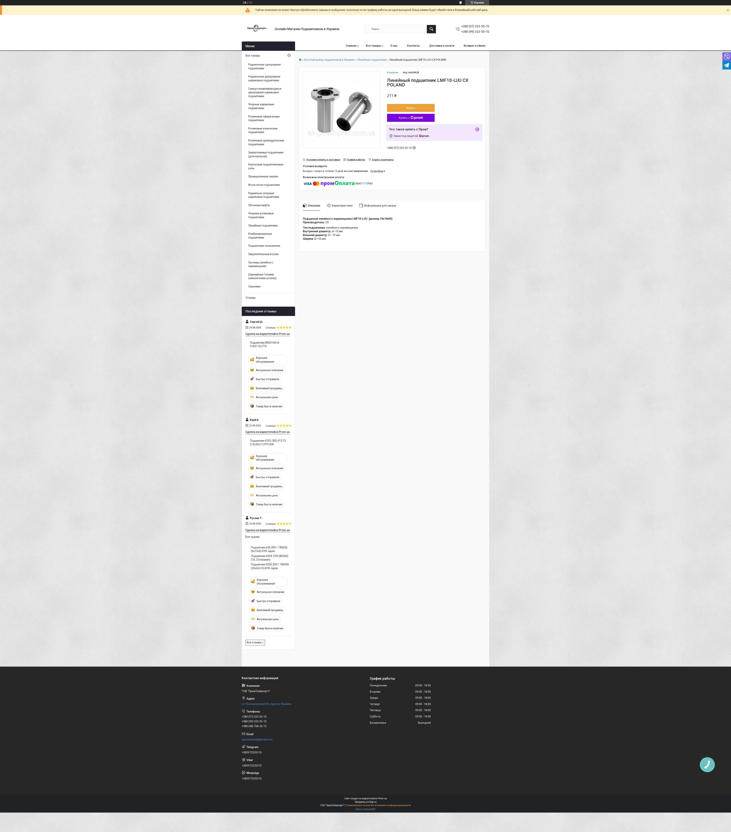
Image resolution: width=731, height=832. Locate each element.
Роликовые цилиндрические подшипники (266, 142)
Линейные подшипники (372, 59)
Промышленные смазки (263, 176)
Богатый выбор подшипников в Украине (329, 59)
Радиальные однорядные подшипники (264, 66)
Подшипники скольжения (264, 245)
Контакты (413, 45)
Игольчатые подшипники (264, 184)
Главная (351, 45)
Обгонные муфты (259, 205)
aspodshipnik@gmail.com (257, 739)
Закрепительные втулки (263, 254)
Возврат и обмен (474, 45)
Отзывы (250, 297)
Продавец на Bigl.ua (366, 802)
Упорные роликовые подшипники (261, 215)
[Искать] (431, 29)
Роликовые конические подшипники (263, 130)
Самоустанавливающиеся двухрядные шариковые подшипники (264, 92)
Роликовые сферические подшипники (264, 118)
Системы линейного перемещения (260, 264)
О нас (393, 45)
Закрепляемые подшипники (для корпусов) (265, 154)
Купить (410, 107)
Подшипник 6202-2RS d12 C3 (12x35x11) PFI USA (268, 442)
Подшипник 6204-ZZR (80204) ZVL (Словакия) (269, 557)
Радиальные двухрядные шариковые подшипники (264, 78)
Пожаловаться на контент (360, 805)
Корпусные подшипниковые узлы (265, 166)
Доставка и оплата (441, 45)
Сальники (254, 286)
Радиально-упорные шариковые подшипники (263, 195)
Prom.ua (382, 798)
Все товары (373, 45)
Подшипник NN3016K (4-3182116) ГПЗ (265, 344)
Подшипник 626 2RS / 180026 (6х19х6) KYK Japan (269, 549)
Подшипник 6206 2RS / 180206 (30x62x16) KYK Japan (270, 566)
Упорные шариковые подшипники (261, 106)
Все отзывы (254, 642)
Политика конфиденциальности (393, 805)
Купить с (404, 117)
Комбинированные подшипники (260, 235)
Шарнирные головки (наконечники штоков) (262, 276)
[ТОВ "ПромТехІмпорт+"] (257, 29)
